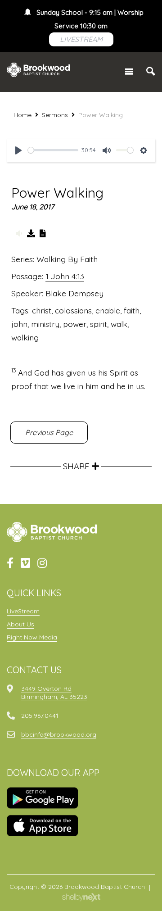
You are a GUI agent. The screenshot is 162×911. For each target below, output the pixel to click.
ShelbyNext (81, 897)
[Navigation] (129, 72)
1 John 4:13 (64, 276)
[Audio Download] (31, 233)
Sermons (55, 115)
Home (23, 115)
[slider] (53, 150)
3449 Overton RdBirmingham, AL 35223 (54, 692)
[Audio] (18, 233)
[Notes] (43, 233)
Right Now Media (32, 637)
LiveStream (23, 611)
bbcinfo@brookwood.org (58, 734)
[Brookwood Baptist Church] (38, 70)
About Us (20, 624)
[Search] (150, 72)
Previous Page (49, 432)
